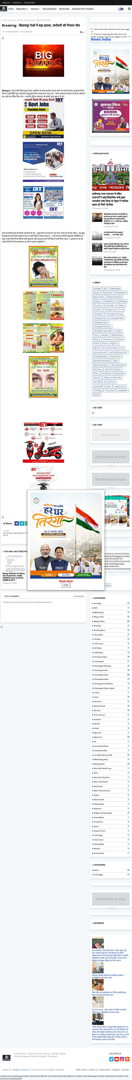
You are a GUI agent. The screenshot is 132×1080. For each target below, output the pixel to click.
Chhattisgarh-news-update (103, 331)
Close (66, 585)
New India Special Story (101, 361)
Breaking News (108, 301)
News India (101, 39)
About (84, 1069)
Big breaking (115, 288)
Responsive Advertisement (110, 435)
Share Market (98, 382)
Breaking (96, 301)
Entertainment (108, 339)
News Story (97, 369)
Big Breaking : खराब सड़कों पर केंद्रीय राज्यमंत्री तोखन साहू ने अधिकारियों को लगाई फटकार (109, 1010)
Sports (108, 386)
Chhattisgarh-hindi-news (102, 327)
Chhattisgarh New (99, 318)
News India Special (118, 365)
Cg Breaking (122, 301)
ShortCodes (64, 9)
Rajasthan (97, 378)
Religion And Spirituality (112, 378)
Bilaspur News (121, 292)
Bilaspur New (107, 292)
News (116, 361)
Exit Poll (96, 344)
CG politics (97, 309)
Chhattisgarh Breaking (114, 314)
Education (104, 335)
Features (34, 9)
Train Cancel (109, 390)
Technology (97, 390)
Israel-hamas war (99, 352)
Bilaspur (96, 292)
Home (11, 9)
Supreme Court (119, 386)
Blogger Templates (21, 1069)
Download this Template (83, 9)
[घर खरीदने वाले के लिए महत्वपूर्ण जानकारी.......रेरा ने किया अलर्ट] (97, 235)
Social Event (111, 382)
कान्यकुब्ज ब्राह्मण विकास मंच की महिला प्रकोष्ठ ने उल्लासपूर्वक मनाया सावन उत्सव (108, 976)
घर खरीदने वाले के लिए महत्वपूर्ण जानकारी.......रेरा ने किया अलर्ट (113, 233)
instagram (116, 1069)
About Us (6, 2)
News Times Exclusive (113, 369)
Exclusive (120, 339)
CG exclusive (98, 305)
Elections (96, 339)
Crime (95, 335)
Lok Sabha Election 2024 (118, 352)
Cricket (118, 331)
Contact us (17, 2)
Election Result (117, 335)
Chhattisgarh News (116, 318)
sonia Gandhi (98, 386)
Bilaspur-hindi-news (115, 297)
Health (104, 344)
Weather (96, 395)
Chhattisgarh (98, 314)
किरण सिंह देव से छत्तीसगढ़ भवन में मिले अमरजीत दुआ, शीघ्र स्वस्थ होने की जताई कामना (109, 993)
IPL (123, 348)
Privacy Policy (29, 2)
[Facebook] (16, 523)
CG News (121, 305)
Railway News (120, 373)
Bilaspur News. (98, 297)
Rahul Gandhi (107, 373)
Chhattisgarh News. (100, 322)
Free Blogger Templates (54, 1069)
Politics (95, 373)
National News (115, 356)
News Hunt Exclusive (100, 365)
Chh (122, 309)
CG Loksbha (110, 305)
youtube (125, 1069)
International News (111, 348)
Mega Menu (21, 9)
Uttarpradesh (122, 390)
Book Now (66, 581)
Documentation (49, 9)
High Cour (114, 344)
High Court (97, 348)
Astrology (96, 288)
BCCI (105, 288)
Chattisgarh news (111, 309)
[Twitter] (22, 523)
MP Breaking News (100, 356)
